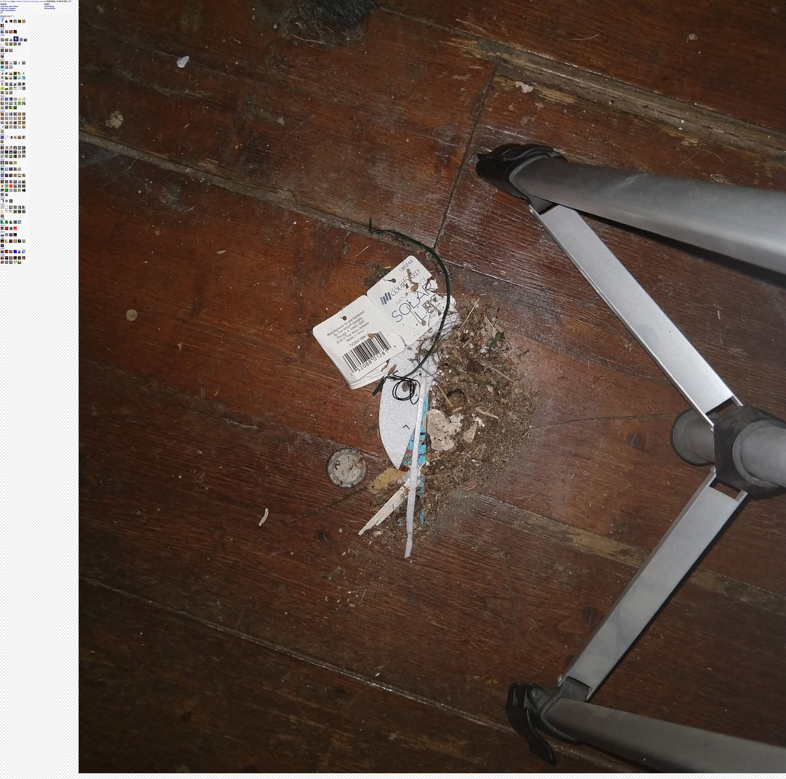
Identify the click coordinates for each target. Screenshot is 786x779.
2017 (2, 60)
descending (49, 8)
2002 (2, 232)
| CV (69, 1)
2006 (2, 198)
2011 (2, 145)
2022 (2, 29)
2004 (2, 219)
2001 (2, 238)
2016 (2, 71)
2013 (2, 111)
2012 (2, 134)
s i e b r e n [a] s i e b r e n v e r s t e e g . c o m (22, 1)
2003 (2, 226)
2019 (2, 47)
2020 (2, 35)
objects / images (8, 8)
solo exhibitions (8, 10)
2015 (2, 81)
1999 (2, 255)
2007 (2, 179)
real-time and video (9, 6)
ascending (49, 6)
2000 (2, 249)
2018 (2, 54)
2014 (2, 96)
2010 (2, 160)
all (1, 12)
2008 (2, 173)
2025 (2, 18)
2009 (2, 166)
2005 (2, 204)
